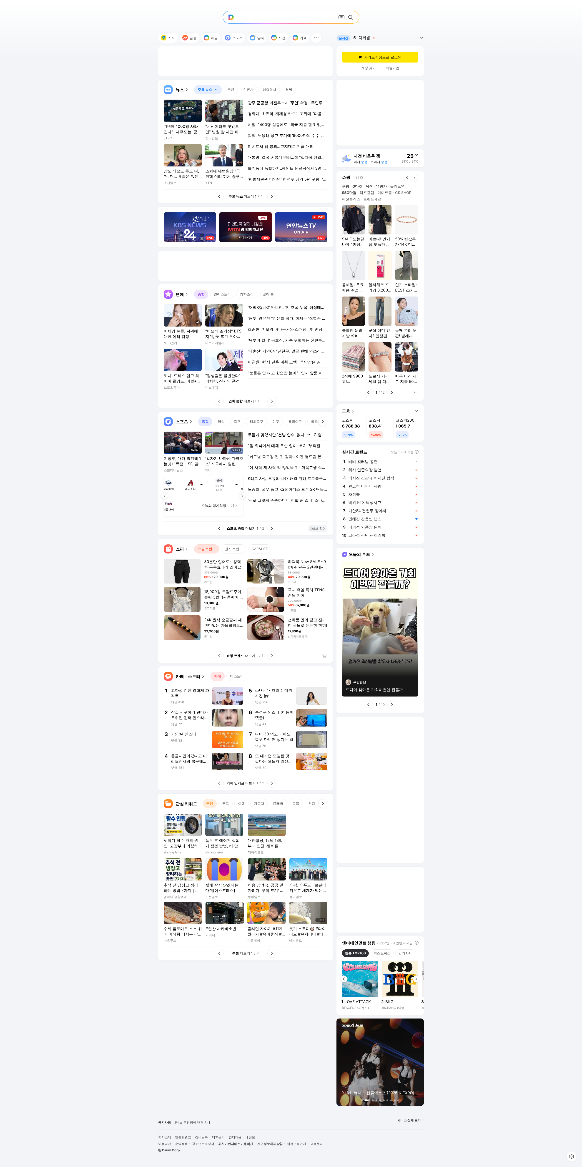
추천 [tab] (230, 89)
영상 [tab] (221, 421)
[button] (316, 38)
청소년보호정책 (203, 1144)
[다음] (323, 421)
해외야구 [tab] (295, 421)
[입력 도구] (341, 17)
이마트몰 (384, 192)
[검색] (351, 17)
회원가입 (392, 68)
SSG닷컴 (349, 192)
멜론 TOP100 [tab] (355, 953)
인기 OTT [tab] (405, 953)
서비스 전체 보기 (409, 1120)
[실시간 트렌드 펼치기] (422, 38)
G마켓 (357, 186)
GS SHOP (403, 192)
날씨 (260, 38)
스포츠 (237, 38)
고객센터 (316, 1144)
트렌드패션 (372, 199)
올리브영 (397, 186)
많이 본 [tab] (268, 294)
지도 (171, 38)
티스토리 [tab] (237, 676)
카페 (303, 38)
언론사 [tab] (248, 89)
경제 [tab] (288, 89)
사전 (281, 38)
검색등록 (201, 1137)
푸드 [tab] (225, 803)
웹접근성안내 (296, 1144)
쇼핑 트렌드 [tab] (207, 549)
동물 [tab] (295, 803)
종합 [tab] (201, 294)
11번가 (381, 186)
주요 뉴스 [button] (203, 88)
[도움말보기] (417, 943)
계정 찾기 (368, 68)
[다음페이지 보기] (242, 495)
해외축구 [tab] (256, 421)
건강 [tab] (311, 803)
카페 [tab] (217, 676)
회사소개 (164, 1137)
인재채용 (235, 1137)
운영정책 (181, 1144)
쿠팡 (345, 186)
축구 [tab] (237, 421)
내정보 (250, 1137)
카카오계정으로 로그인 (382, 57)
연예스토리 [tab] (222, 294)
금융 (193, 38)
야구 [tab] (275, 421)
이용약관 (164, 1144)
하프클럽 (367, 192)
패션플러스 (351, 199)
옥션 (369, 186)
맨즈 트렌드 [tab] (234, 549)
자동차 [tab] (259, 803)
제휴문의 (218, 1137)
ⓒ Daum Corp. (169, 1150)
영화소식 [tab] (246, 294)
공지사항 (164, 1122)
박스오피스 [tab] (382, 953)
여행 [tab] (241, 803)
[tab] (208, 89)
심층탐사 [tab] (269, 89)
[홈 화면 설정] (572, 1157)
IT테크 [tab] (278, 803)
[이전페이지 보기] (164, 495)
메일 (214, 38)
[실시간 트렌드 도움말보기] (417, 452)
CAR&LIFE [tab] (260, 549)
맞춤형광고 (183, 1137)
